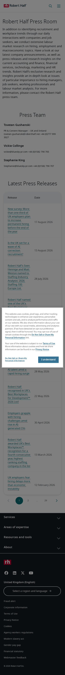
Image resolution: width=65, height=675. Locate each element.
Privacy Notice (42, 350)
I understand (48, 360)
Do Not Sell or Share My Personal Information (16, 359)
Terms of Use (49, 344)
